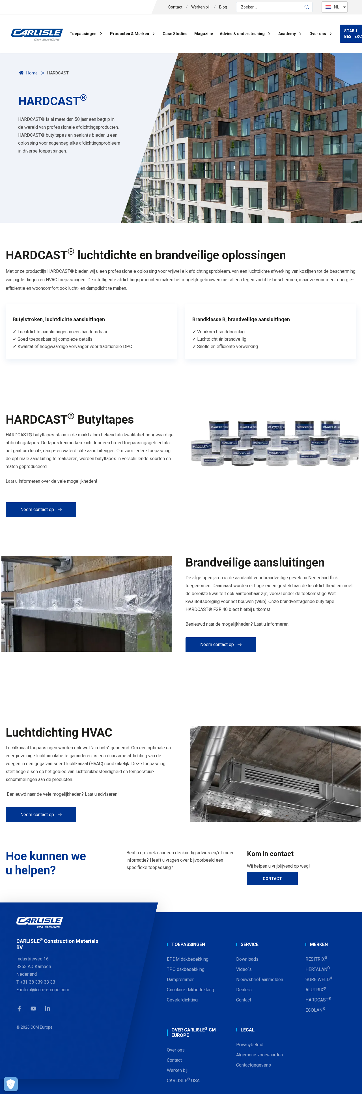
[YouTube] (33, 1009)
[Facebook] (19, 1009)
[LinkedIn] (47, 1009)
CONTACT (272, 878)
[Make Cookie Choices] (11, 1084)
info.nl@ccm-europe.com (44, 989)
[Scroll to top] (350, 1082)
